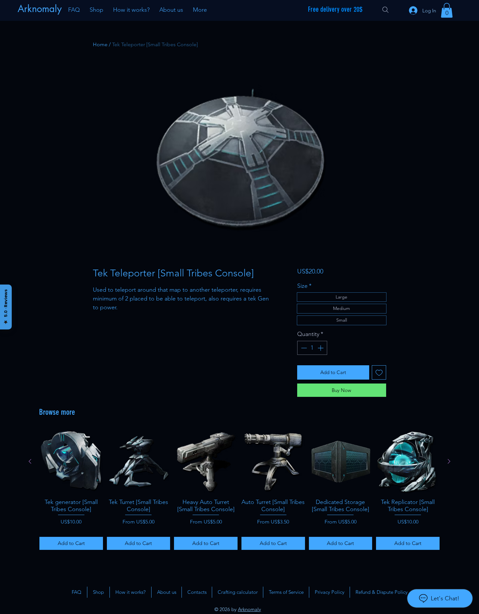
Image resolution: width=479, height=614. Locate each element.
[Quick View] (71, 461)
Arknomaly (249, 609)
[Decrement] (303, 348)
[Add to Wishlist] (379, 372)
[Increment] (321, 348)
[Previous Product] (30, 461)
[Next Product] (449, 461)
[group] (239, 489)
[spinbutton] (312, 348)
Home (100, 44)
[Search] (385, 10)
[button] (447, 10)
